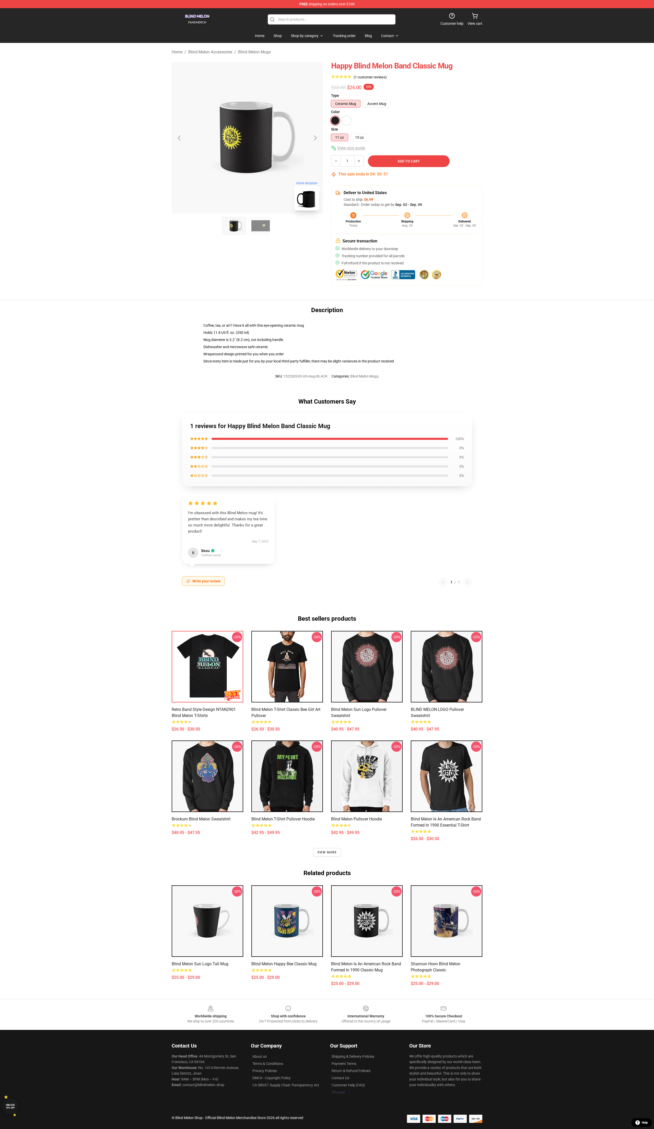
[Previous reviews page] (442, 582)
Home (177, 52)
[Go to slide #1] (234, 226)
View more (327, 852)
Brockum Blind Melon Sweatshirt (201, 819)
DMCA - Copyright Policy (271, 1078)
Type (335, 95)
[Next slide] (315, 138)
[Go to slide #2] (260, 226)
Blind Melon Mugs (254, 52)
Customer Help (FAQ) (348, 1085)
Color (335, 112)
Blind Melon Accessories (210, 52)
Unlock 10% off (10, 1106)
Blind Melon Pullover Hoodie (356, 819)
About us (259, 1056)
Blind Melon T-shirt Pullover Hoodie (283, 819)
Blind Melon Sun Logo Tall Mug (200, 963)
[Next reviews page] (467, 582)
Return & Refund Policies (351, 1071)
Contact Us (340, 1078)
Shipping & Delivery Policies (353, 1056)
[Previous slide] (179, 138)
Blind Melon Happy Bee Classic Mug (284, 963)
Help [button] (645, 1122)
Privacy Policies (264, 1071)
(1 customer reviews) (370, 77)
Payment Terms (344, 1064)
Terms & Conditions (267, 1064)
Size (334, 129)
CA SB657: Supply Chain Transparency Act (285, 1085)
